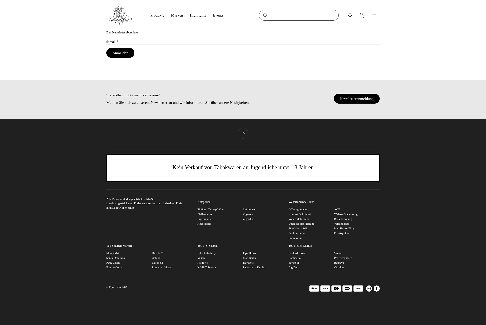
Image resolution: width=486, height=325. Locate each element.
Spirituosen (249, 209)
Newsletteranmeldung (357, 99)
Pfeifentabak (204, 214)
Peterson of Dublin (254, 267)
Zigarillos (248, 218)
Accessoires (204, 223)
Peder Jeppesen (343, 257)
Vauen (201, 257)
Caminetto (295, 257)
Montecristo (113, 253)
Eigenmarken (205, 218)
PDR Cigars (113, 262)
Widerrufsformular (299, 218)
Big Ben (293, 267)
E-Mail (112, 41)
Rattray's (202, 262)
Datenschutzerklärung (302, 223)
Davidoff (157, 253)
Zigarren (248, 214)
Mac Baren (249, 257)
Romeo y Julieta (161, 267)
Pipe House (249, 253)
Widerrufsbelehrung (346, 214)
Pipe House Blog (344, 228)
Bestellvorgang (343, 218)
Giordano (339, 267)
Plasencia (157, 262)
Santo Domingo (115, 257)
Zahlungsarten (297, 233)
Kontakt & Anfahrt (300, 214)
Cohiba (156, 257)
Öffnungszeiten (298, 209)
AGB (337, 209)
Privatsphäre (341, 233)
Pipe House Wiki (298, 228)
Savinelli (294, 262)
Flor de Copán (114, 267)
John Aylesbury (206, 253)
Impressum (295, 237)
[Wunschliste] (350, 15)
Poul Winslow (297, 253)
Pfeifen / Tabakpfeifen (210, 209)
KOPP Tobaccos (206, 267)
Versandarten (342, 223)
